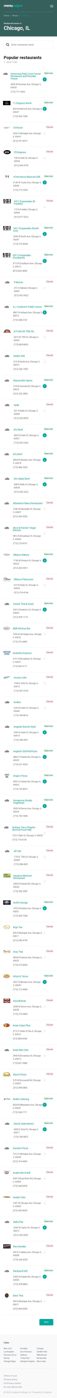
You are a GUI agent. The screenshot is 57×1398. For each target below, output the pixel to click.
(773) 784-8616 (21, 715)
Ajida (16, 405)
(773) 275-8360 (20, 965)
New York (8, 1348)
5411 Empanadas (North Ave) (26, 229)
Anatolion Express (22, 653)
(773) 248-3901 (21, 740)
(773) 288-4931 (21, 864)
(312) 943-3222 (21, 492)
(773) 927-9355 (20, 764)
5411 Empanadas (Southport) (22, 256)
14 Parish (18, 127)
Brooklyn (24, 1348)
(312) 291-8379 (20, 141)
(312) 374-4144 (21, 592)
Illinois (15, 15)
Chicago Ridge (10, 1361)
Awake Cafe (19, 1197)
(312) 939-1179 (20, 617)
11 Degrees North (22, 103)
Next (46, 1322)
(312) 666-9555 (20, 516)
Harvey (7, 1358)
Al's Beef (18, 429)
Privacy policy (10, 1379)
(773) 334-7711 (20, 1112)
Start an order (48, 80)
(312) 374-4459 (20, 1161)
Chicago (40, 1348)
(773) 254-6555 (20, 1259)
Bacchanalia (19, 1246)
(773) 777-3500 (18, 91)
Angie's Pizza (20, 775)
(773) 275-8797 (20, 543)
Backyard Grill (20, 1271)
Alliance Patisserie (23, 579)
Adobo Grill (19, 356)
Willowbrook (42, 1355)
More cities (41, 1361)
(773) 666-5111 (20, 666)
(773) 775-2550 (20, 190)
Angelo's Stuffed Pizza (25, 751)
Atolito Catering (21, 1099)
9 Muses (18, 282)
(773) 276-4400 (20, 641)
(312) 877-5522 (21, 217)
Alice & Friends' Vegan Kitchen (24, 529)
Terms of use (10, 1376)
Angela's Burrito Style (25, 726)
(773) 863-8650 (21, 344)
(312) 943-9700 (21, 165)
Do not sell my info (13, 1387)
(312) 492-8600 (20, 1210)
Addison (23, 1355)
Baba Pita (18, 1221)
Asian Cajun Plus (21, 1025)
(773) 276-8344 (20, 244)
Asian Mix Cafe (20, 1050)
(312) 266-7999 (20, 369)
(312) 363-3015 (20, 568)
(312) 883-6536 (20, 1038)
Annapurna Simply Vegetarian (22, 801)
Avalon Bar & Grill (21, 1172)
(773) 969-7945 (20, 916)
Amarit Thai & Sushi (23, 603)
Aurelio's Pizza (20, 1148)
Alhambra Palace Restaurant (28, 503)
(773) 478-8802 (20, 1284)
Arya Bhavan (19, 1000)
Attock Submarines (24, 1123)
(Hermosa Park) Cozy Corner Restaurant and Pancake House (26, 76)
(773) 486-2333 (20, 467)
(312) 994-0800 (20, 1087)
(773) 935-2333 (21, 443)
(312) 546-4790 (20, 940)
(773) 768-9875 (21, 1137)
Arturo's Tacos (20, 976)
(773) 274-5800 (20, 1014)
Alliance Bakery (21, 554)
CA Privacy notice (12, 1383)
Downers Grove (10, 1355)
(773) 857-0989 (20, 1063)
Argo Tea (17, 927)
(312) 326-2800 (20, 393)
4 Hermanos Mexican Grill (26, 176)
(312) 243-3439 (20, 1235)
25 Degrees (20, 152)
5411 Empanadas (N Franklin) (24, 202)
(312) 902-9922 (21, 295)
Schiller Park (42, 1352)
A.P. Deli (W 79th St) (24, 331)
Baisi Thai (18, 1295)
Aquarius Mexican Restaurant (22, 876)
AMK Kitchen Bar (21, 628)
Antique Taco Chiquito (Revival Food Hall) (23, 828)
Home (6, 15)
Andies (17, 702)
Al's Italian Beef (22, 478)
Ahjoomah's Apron (22, 380)
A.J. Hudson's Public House (27, 306)
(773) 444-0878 (20, 1186)
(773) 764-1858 (20, 816)
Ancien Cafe (20, 677)
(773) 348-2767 (20, 320)
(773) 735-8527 (20, 789)
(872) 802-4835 (20, 271)
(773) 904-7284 (20, 116)
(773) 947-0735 (21, 691)
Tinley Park (25, 1358)
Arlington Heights (27, 1361)
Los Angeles (9, 1352)
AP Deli (17, 851)
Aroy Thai (18, 951)
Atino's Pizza (19, 1074)
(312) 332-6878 (21, 418)
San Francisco (26, 1352)
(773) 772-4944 (20, 989)
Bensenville (41, 1358)
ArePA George (20, 902)
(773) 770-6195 (19, 839)
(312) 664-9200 (20, 1309)
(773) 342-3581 (20, 891)
